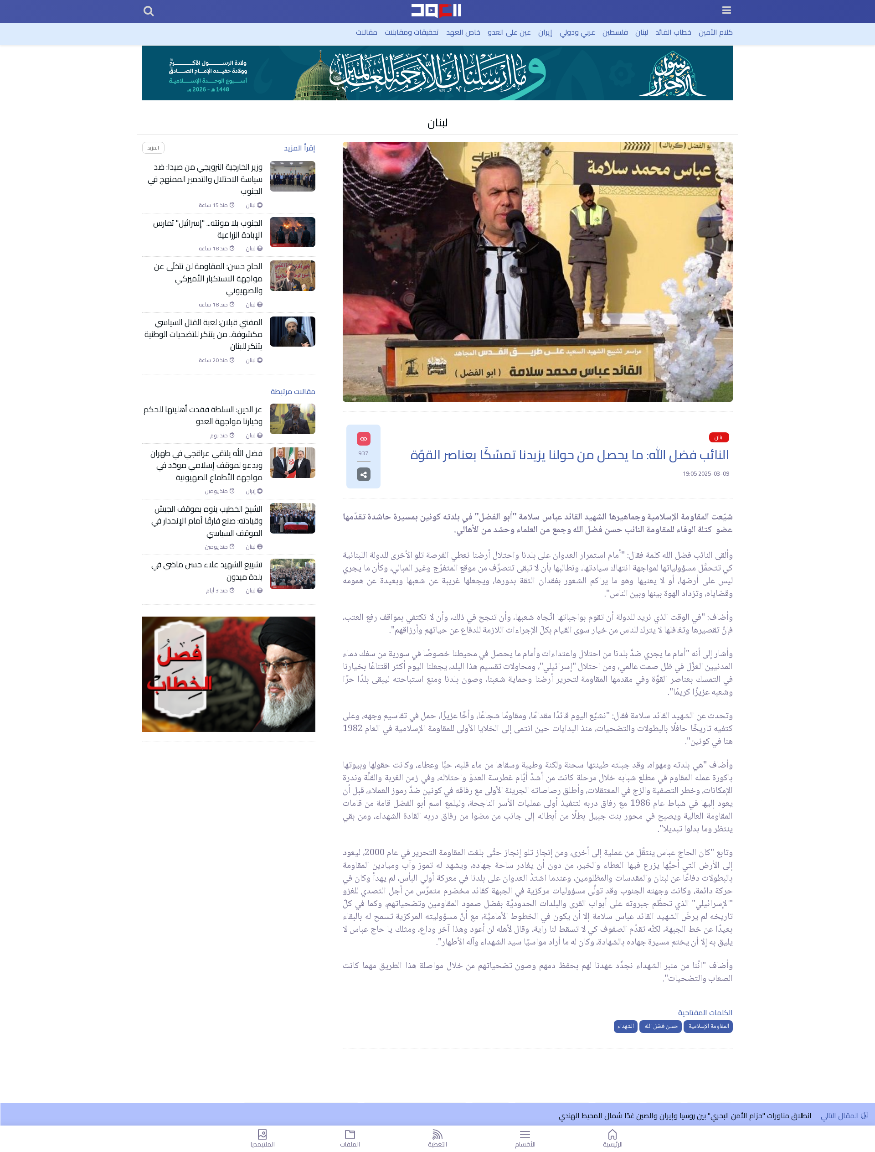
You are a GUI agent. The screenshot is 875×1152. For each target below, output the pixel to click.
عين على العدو (509, 31)
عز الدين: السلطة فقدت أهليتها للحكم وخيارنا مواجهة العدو (203, 416)
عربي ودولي (577, 31)
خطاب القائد (673, 31)
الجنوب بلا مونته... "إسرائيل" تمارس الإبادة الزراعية (207, 229)
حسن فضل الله (660, 1026)
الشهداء (626, 1026)
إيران (545, 31)
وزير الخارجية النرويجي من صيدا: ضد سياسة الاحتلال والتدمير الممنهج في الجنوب (205, 179)
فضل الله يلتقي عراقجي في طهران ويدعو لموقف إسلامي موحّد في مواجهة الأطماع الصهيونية (206, 465)
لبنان (641, 31)
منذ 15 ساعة (214, 205)
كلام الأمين (716, 31)
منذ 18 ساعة (214, 248)
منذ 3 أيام (217, 590)
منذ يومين (217, 491)
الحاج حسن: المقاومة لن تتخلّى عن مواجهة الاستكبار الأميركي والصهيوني (208, 278)
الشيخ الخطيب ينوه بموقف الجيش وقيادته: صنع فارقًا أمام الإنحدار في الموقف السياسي (206, 521)
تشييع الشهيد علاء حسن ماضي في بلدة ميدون (206, 571)
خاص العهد (463, 31)
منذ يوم (219, 435)
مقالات (366, 31)
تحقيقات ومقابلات (412, 31)
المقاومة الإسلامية (708, 1026)
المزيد (153, 147)
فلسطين (615, 31)
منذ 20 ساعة (214, 360)
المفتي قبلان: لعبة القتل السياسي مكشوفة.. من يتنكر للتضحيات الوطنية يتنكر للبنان (203, 335)
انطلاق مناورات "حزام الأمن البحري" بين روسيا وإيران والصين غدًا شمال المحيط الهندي (685, 1115)
